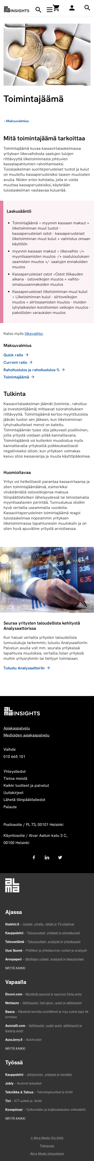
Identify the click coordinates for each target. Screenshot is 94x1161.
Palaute (10, 806)
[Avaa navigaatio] (49, 9)
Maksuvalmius (17, 121)
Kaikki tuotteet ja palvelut (26, 785)
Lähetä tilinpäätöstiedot (24, 799)
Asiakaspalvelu (16, 728)
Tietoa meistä (15, 778)
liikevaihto (34, 333)
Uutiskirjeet (13, 792)
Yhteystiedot (14, 771)
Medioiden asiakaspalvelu (26, 735)
